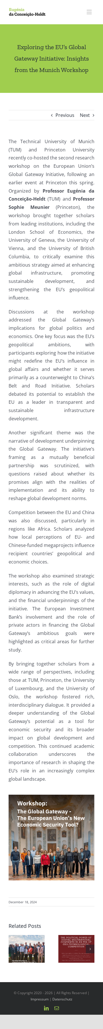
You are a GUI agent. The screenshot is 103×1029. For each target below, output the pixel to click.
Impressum (40, 999)
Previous (65, 115)
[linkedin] (46, 1008)
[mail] (56, 1008)
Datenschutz (62, 999)
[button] (13, 949)
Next (85, 115)
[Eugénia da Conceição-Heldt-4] (27, 10)
